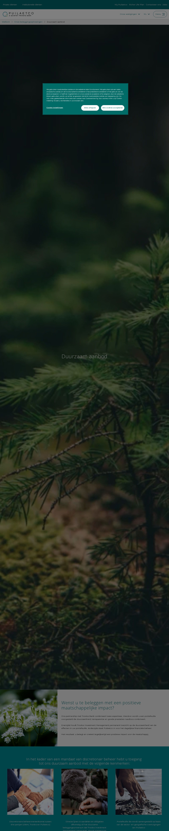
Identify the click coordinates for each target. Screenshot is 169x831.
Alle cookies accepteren (112, 108)
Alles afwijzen (90, 108)
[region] (85, 99)
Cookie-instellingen (54, 108)
